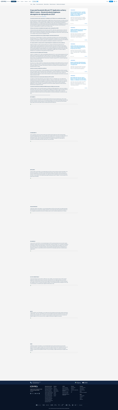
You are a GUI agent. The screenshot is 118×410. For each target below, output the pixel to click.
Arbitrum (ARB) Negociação (48, 394)
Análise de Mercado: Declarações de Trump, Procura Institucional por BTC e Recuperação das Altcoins (78, 47)
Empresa (22, 1)
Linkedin (39, 393)
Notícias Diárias (46, 4)
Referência (72, 388)
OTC (71, 391)
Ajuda (30, 1)
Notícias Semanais (53, 4)
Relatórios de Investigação (61, 4)
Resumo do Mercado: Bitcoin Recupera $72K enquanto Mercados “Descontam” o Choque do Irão (78, 63)
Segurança (81, 399)
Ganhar (18, 1)
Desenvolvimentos (56, 391)
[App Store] (85, 382)
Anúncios (55, 394)
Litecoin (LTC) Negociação (48, 391)
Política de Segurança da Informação (65, 390)
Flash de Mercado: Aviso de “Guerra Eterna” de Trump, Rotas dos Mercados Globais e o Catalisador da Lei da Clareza (78, 78)
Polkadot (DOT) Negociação (48, 398)
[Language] (114, 1)
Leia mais (86, 23)
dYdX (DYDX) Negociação (48, 399)
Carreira (55, 393)
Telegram (37, 393)
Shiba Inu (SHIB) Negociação (48, 393)
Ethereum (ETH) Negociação (48, 388)
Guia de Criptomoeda (82, 387)
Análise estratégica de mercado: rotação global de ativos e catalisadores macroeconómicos (78, 30)
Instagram (34, 393)
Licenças (55, 392)
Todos (31, 4)
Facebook (30, 393)
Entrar (107, 1)
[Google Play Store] (78, 382)
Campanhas (55, 388)
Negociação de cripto (48, 401)
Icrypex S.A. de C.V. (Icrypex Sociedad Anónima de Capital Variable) (36, 390)
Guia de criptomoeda (39, 4)
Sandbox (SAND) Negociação (49, 400)
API (71, 392)
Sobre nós (55, 387)
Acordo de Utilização (65, 387)
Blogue (34, 4)
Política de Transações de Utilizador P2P (65, 394)
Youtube (35, 393)
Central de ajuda (82, 395)
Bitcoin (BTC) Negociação (48, 387)
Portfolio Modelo (73, 387)
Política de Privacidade (65, 388)
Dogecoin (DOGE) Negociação (49, 392)
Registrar (111, 1)
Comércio (13, 1)
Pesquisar (26, 1)
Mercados (8, 1)
